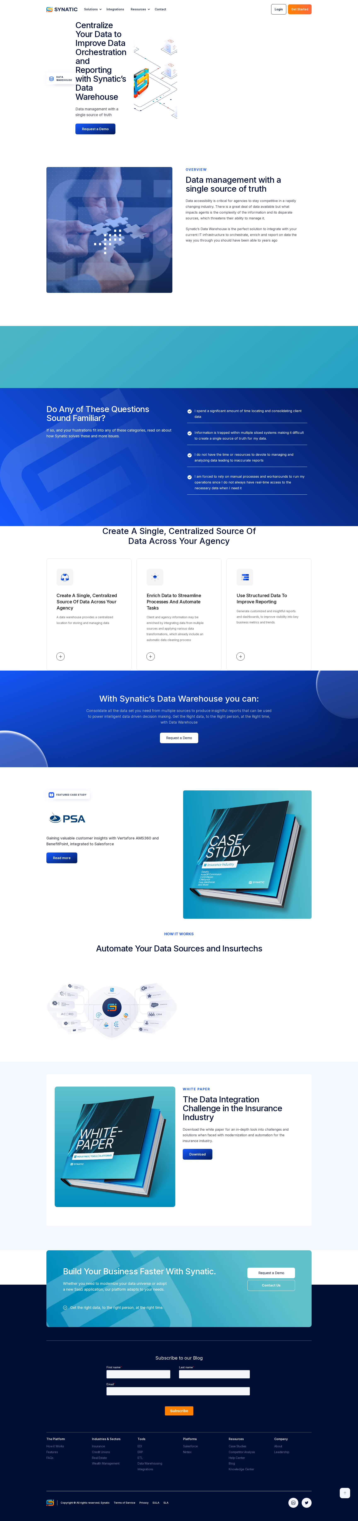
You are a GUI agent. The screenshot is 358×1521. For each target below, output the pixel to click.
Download (197, 1154)
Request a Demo (95, 129)
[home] (61, 9)
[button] (93, 9)
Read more (62, 858)
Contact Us (271, 1285)
